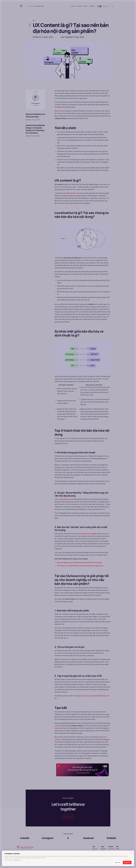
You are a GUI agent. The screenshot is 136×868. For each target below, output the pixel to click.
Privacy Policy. (17, 860)
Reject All (117, 862)
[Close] (131, 853)
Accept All (127, 862)
